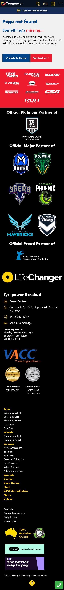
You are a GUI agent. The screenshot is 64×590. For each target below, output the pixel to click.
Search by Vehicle (13, 412)
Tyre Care (9, 424)
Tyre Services (10, 463)
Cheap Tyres (10, 521)
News (7, 494)
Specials (9, 474)
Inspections (9, 455)
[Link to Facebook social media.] (32, 583)
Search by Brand (12, 420)
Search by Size (11, 416)
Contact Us (40, 57)
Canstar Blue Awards (14, 513)
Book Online (11, 482)
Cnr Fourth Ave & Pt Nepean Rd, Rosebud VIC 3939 (33, 309)
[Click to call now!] (38, 3)
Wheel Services (11, 467)
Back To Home (17, 57)
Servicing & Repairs (14, 459)
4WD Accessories (13, 447)
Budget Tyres (10, 517)
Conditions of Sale (39, 575)
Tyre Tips (8, 428)
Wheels (8, 432)
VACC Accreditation (16, 490)
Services (9, 444)
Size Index (9, 509)
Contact (8, 478)
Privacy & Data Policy (21, 575)
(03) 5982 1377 (19, 317)
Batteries (8, 451)
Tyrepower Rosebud (34, 10)
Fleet (7, 486)
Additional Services (13, 471)
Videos (8, 498)
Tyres (7, 409)
